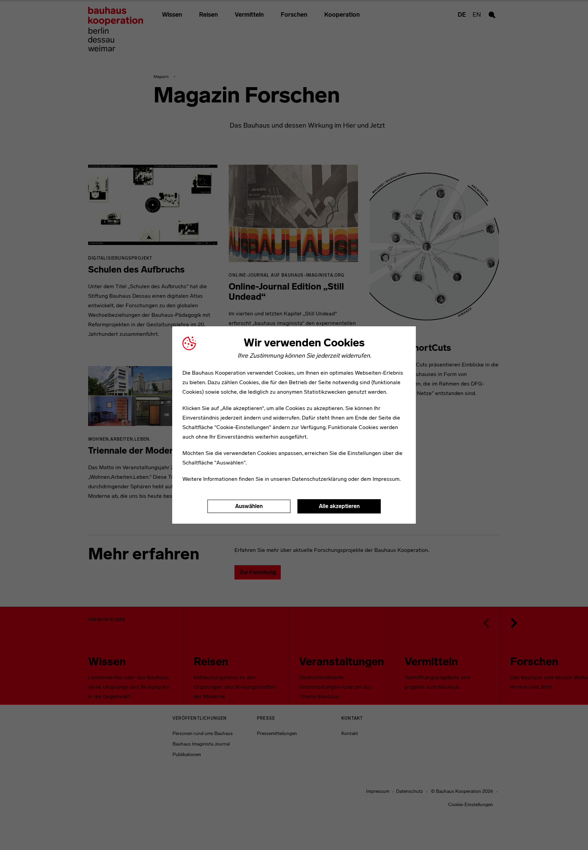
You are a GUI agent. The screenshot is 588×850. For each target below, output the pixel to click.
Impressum (386, 479)
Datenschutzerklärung (319, 479)
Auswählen (249, 506)
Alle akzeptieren (339, 506)
